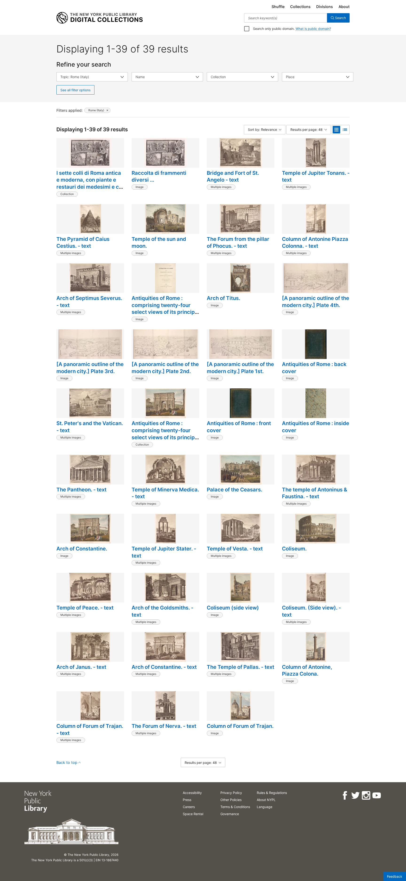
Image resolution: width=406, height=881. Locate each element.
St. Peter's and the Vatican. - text (89, 426)
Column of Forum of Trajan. (240, 726)
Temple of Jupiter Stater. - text (164, 552)
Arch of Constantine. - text (164, 667)
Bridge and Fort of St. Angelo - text (233, 176)
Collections (300, 6)
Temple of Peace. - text (84, 608)
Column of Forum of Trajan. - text (89, 729)
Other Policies (231, 800)
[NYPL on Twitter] (355, 795)
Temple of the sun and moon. (159, 242)
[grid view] (336, 129)
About (344, 6)
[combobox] (285, 18)
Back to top (66, 762)
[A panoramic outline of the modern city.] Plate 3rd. (90, 367)
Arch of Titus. (223, 298)
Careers (189, 807)
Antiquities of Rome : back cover (314, 367)
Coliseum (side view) (233, 608)
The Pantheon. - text (81, 489)
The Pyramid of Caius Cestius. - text (82, 242)
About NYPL (266, 800)
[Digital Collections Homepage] (99, 18)
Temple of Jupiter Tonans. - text (316, 176)
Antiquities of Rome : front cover (239, 426)
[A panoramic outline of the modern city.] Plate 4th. (315, 301)
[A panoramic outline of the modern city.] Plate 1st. (240, 367)
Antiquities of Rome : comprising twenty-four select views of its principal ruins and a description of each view (165, 437)
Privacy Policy (231, 793)
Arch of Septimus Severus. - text (89, 301)
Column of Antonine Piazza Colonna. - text (315, 242)
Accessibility (192, 793)
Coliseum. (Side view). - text (311, 611)
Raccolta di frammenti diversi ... (159, 176)
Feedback (394, 876)
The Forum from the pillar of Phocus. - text (238, 242)
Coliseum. (294, 549)
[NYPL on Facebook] (344, 795)
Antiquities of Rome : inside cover (315, 426)
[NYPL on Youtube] (376, 795)
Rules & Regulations (272, 793)
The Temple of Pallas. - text (240, 667)
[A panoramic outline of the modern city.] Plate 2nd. (165, 367)
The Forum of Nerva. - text (164, 726)
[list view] (345, 129)
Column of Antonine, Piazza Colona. (307, 670)
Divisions (324, 6)
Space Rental (193, 814)
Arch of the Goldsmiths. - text (162, 611)
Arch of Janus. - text (81, 667)
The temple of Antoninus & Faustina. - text (314, 493)
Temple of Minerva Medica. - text (165, 493)
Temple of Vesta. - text (235, 549)
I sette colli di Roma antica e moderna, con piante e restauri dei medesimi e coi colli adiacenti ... (89, 183)
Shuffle (278, 6)
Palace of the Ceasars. (234, 489)
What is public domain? (313, 29)
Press (187, 800)
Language (264, 807)
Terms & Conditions (235, 807)
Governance (229, 814)
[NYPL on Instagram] (366, 795)
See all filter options (75, 90)
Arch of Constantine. (81, 549)
